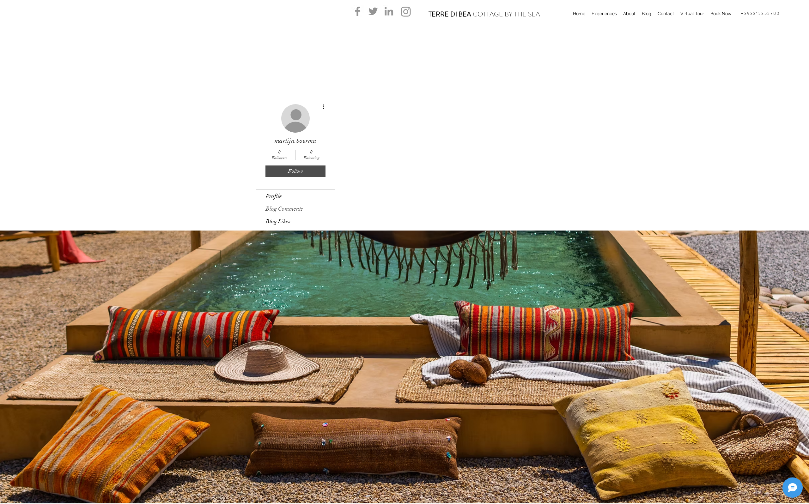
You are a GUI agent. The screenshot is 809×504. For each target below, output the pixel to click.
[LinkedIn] (389, 11)
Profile (274, 196)
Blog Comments (284, 208)
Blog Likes (278, 221)
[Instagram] (405, 11)
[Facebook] (357, 11)
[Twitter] (373, 11)
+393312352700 (760, 13)
